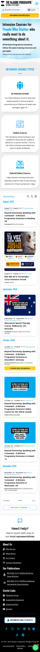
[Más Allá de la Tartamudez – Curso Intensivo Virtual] (20, 251)
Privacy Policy (20, 646)
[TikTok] (17, 635)
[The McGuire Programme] (17, 3)
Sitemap (20, 648)
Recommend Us (8, 646)
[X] (29, 629)
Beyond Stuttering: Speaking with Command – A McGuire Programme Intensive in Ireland (19, 453)
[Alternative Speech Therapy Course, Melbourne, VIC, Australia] (20, 305)
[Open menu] (36, 3)
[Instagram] (12, 629)
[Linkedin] (24, 629)
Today (20, 500)
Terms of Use (32, 646)
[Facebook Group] (33, 629)
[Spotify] (23, 635)
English (33, 10)
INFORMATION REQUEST (20, 15)
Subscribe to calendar (19, 507)
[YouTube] (18, 629)
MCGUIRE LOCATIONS (12, 10)
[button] (35, 647)
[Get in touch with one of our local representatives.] (20, 532)
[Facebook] (6, 629)
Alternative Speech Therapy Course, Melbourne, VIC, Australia (17, 326)
